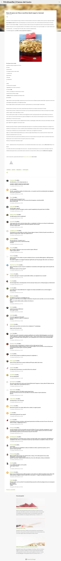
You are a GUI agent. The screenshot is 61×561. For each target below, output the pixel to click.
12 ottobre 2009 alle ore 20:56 (16, 252)
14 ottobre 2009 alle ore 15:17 (16, 433)
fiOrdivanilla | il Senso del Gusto (17, 2)
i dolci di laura (13, 398)
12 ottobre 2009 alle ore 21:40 (16, 270)
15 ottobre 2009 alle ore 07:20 (16, 441)
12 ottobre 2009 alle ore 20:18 (16, 244)
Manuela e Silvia (13, 343)
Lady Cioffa (12, 206)
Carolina (12, 238)
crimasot (12, 324)
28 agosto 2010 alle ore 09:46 (16, 486)
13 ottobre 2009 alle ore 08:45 (16, 311)
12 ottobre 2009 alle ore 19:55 (16, 203)
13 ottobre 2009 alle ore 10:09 (16, 330)
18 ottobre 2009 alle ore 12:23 (16, 476)
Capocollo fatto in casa (20, 528)
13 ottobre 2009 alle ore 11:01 (16, 364)
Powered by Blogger (31, 559)
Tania (11, 280)
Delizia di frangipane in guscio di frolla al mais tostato (26, 546)
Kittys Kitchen (13, 389)
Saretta (11, 315)
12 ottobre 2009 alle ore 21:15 (16, 261)
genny (11, 189)
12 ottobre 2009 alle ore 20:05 (16, 227)
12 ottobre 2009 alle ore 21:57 (16, 284)
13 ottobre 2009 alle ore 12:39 (16, 386)
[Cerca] (33, 2)
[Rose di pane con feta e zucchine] (30, 47)
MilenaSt (12, 255)
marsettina (12, 374)
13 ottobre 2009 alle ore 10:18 (16, 340)
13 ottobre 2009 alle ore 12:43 (16, 395)
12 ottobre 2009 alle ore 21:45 (16, 277)
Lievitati (13, 169)
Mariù (11, 463)
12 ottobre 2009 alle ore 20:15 (16, 235)
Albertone (12, 295)
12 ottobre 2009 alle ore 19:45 (16, 185)
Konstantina (12, 221)
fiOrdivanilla (12, 427)
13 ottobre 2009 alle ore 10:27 (16, 350)
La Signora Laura (13, 230)
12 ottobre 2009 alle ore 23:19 (16, 292)
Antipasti (9, 169)
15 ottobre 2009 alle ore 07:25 (16, 459)
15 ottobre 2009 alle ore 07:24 (16, 450)
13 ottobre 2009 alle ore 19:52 (16, 409)
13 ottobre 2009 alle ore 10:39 (16, 357)
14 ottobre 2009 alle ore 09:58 (16, 416)
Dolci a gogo (12, 360)
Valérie (11, 480)
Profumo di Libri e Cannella (27, 156)
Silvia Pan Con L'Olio (14, 264)
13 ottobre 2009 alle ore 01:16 (16, 303)
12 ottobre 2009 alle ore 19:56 (16, 218)
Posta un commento (10, 489)
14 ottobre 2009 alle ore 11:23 (16, 424)
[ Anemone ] (12, 180)
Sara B (11, 419)
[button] (7, 17)
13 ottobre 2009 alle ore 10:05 (16, 320)
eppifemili (12, 367)
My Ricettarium (13, 381)
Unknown (12, 405)
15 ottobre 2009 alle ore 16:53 (16, 468)
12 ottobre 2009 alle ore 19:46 (16, 194)
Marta (11, 307)
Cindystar (12, 274)
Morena (11, 247)
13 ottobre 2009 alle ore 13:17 (16, 402)
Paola (11, 353)
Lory (11, 412)
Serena (11, 333)
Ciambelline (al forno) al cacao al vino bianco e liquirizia (27, 508)
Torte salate (25, 169)
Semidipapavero (13, 436)
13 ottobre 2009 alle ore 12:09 (16, 378)
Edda (11, 287)
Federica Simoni (13, 214)
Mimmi (11, 197)
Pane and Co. (19, 169)
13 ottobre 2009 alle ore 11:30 (16, 371)
